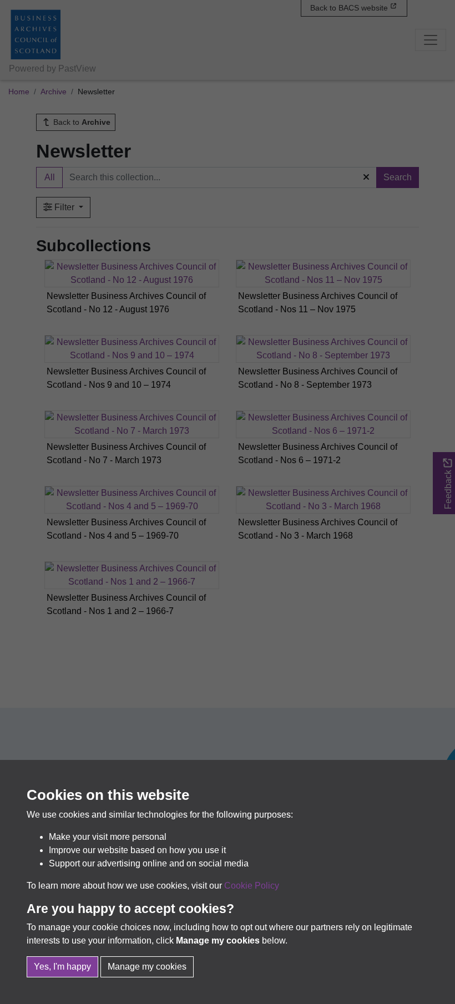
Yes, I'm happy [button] (62, 966)
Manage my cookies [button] (147, 966)
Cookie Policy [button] (251, 885)
